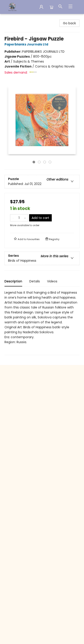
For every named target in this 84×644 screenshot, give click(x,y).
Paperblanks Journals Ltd (26, 44)
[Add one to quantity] (25, 217)
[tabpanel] (42, 322)
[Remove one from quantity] (13, 217)
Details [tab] (34, 281)
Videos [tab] (52, 281)
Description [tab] (13, 281)
